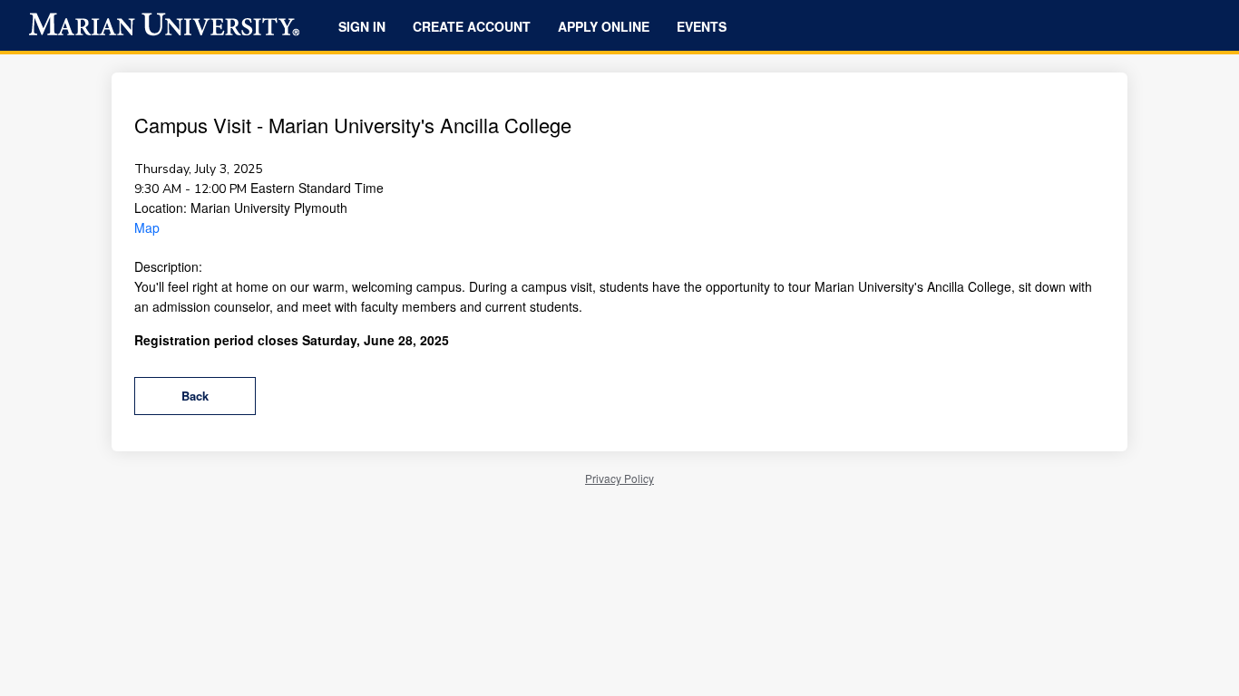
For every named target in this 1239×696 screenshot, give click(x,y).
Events (702, 26)
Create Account (472, 26)
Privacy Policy (619, 478)
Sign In (361, 26)
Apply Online (603, 26)
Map (147, 227)
